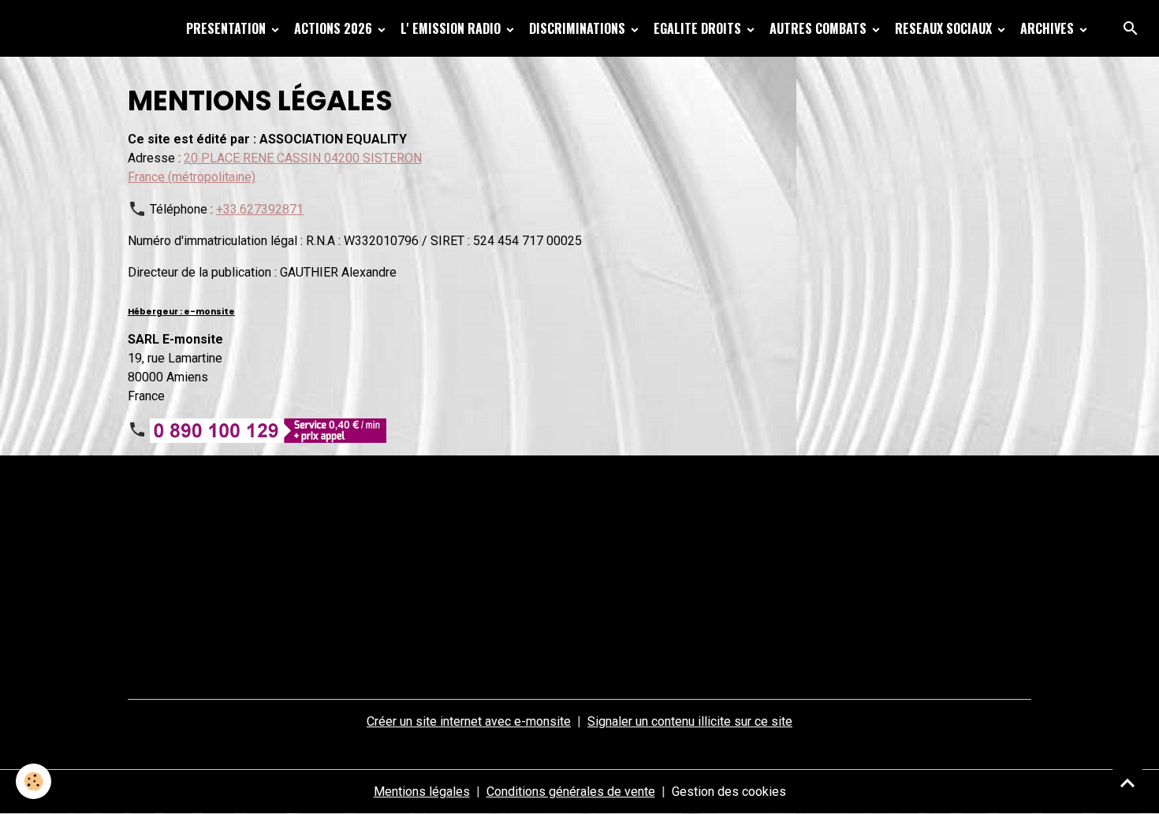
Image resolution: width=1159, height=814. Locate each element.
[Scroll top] (1127, 782)
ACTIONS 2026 (334, 28)
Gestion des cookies (729, 791)
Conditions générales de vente (570, 791)
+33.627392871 (260, 209)
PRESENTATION (227, 28)
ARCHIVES (1048, 28)
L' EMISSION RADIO (452, 28)
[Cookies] (33, 781)
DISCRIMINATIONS (578, 28)
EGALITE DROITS (699, 28)
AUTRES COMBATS (820, 28)
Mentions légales (422, 791)
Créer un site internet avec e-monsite (469, 721)
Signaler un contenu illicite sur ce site (689, 721)
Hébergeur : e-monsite (181, 312)
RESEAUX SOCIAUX (945, 28)
